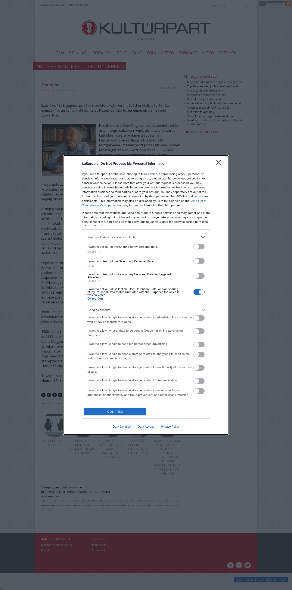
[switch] (199, 246)
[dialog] (146, 295)
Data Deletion (122, 426)
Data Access (146, 426)
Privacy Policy (170, 426)
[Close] (220, 164)
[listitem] (146, 237)
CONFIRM (115, 411)
